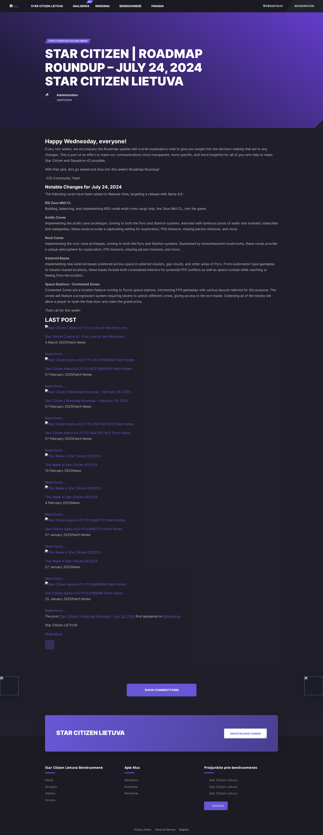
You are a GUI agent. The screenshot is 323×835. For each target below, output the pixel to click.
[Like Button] (49, 644)
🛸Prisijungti (273, 5)
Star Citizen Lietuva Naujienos (67, 40)
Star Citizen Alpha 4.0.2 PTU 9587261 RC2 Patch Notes (88, 433)
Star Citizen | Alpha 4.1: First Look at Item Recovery (84, 336)
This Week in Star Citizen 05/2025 (71, 561)
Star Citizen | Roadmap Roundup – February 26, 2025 (86, 401)
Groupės (51, 787)
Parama (157, 6)
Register (184, 829)
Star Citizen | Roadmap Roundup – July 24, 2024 (97, 616)
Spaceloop (172, 616)
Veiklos (50, 793)
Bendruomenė (130, 6)
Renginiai (102, 6)
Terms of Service (165, 829)
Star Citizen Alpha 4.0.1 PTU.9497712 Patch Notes (83, 529)
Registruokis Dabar (245, 733)
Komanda (131, 787)
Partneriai (131, 793)
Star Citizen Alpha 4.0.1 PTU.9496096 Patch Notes (84, 593)
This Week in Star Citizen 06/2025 (71, 497)
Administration (67, 95)
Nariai (49, 780)
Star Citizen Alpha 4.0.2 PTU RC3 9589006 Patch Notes (88, 369)
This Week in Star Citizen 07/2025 (71, 465)
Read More (53, 634)
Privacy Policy (142, 829)
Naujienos (82, 4)
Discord (218, 805)
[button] (161, 690)
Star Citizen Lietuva (47, 6)
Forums (50, 800)
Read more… (54, 354)
